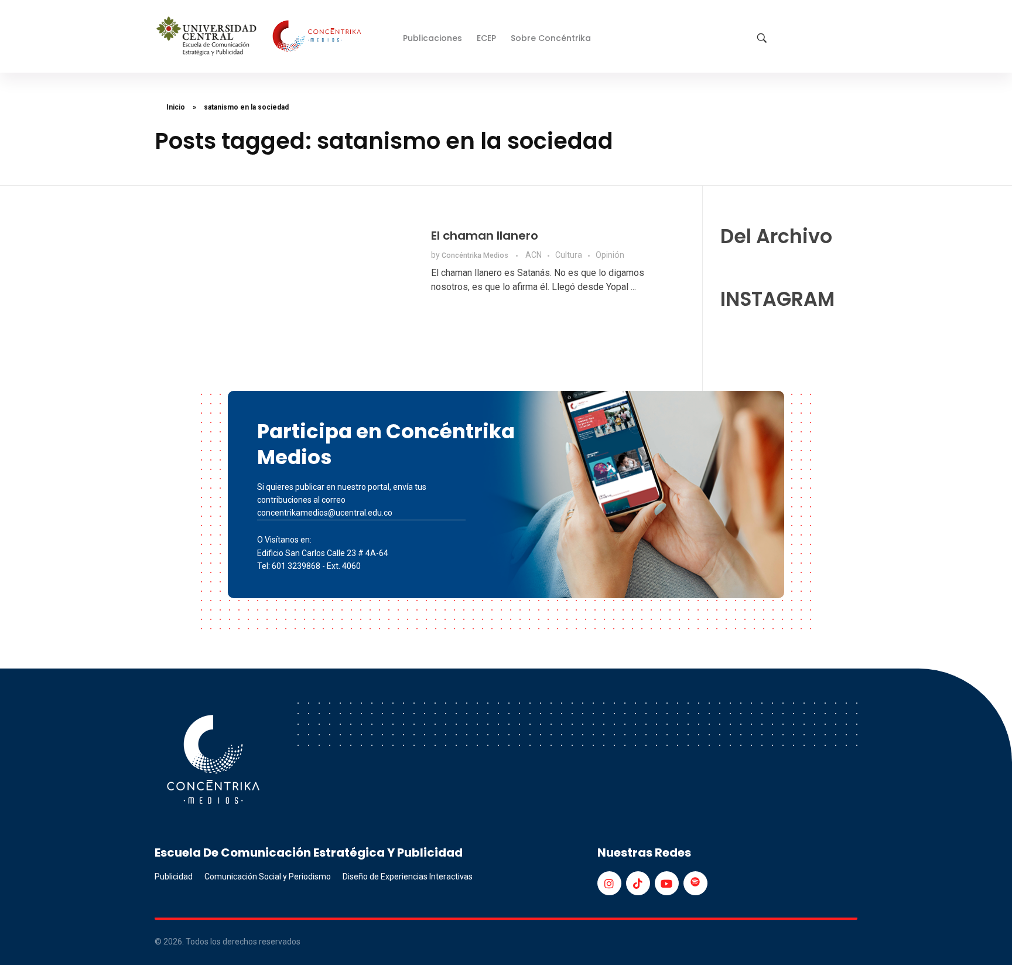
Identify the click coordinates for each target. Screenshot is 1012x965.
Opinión (610, 255)
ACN (533, 255)
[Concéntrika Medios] (261, 37)
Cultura (568, 255)
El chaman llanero (484, 235)
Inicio (175, 107)
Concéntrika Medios (476, 255)
